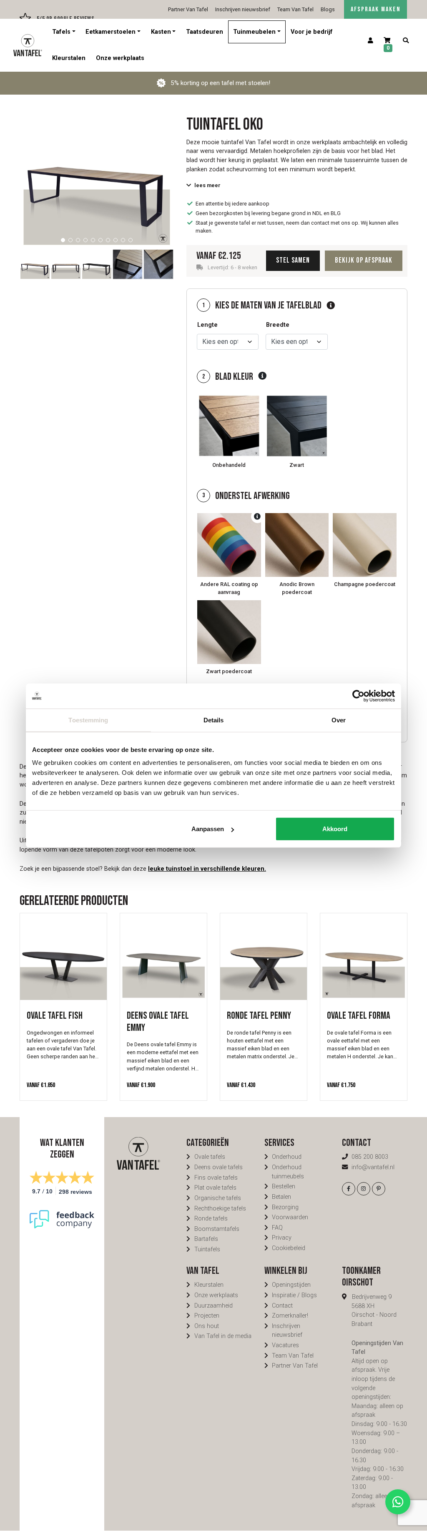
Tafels (61, 31)
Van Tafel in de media (222, 1336)
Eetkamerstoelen (110, 31)
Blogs (328, 9)
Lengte (207, 324)
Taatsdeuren (204, 31)
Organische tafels (217, 1198)
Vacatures (285, 1345)
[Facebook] (348, 1188)
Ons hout (206, 1326)
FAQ (277, 1227)
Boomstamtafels (216, 1229)
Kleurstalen (68, 58)
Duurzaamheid (213, 1305)
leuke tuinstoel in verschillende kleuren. (207, 868)
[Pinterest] (378, 1188)
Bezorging (285, 1207)
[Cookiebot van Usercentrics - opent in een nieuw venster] (358, 695)
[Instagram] (363, 1188)
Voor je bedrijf (312, 31)
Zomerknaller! (290, 1315)
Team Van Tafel (295, 9)
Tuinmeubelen (254, 31)
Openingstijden (291, 1284)
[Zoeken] (406, 41)
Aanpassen (207, 828)
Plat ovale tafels (215, 1187)
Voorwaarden (290, 1217)
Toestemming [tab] (88, 719)
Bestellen (283, 1186)
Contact (282, 1305)
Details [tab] (213, 719)
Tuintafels (207, 1249)
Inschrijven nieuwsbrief (242, 9)
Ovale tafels (209, 1156)
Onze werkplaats (120, 58)
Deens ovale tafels (218, 1167)
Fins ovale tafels (216, 1177)
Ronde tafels (211, 1218)
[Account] (370, 41)
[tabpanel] (97, 172)
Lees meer (207, 185)
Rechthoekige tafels (220, 1208)
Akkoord (334, 828)
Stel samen (293, 260)
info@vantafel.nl (373, 1167)
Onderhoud (286, 1156)
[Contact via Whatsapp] (397, 1501)
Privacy (281, 1237)
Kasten (161, 31)
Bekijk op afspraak (363, 260)
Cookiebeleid (288, 1248)
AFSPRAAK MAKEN (375, 9)
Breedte (277, 324)
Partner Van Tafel (188, 9)
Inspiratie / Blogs (294, 1295)
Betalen (281, 1196)
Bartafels (206, 1239)
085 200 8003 (370, 1156)
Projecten (206, 1315)
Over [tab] (339, 719)
